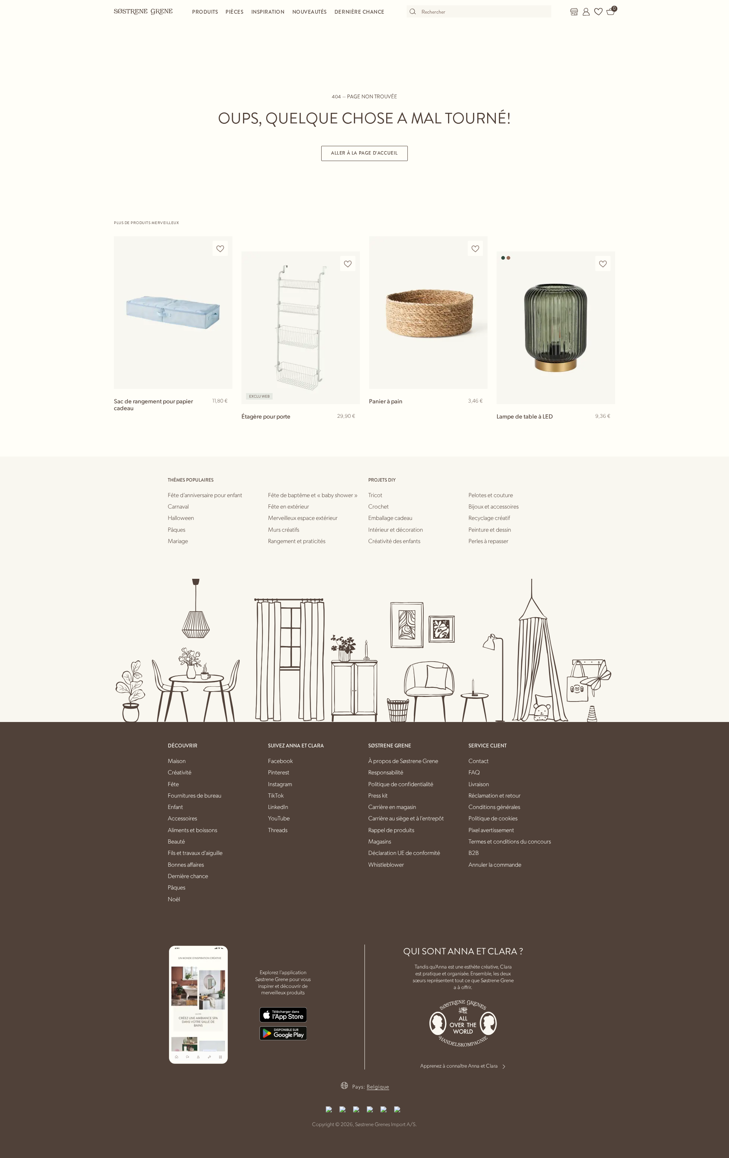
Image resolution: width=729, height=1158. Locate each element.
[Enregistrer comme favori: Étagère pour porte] (348, 264)
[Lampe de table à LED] (556, 327)
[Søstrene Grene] (143, 11)
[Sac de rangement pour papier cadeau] (173, 312)
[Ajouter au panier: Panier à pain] (478, 413)
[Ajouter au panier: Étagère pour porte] (350, 428)
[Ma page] (586, 11)
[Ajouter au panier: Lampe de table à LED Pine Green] (606, 428)
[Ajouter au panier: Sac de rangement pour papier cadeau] (223, 413)
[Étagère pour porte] (300, 327)
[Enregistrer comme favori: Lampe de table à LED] (603, 264)
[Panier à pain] (428, 312)
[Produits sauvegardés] (598, 11)
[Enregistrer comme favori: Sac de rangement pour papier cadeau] (220, 249)
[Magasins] (574, 11)
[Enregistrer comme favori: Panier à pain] (475, 249)
